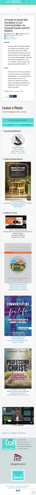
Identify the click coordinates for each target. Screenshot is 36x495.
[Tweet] (15, 96)
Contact (25, 488)
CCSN (18, 433)
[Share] (11, 96)
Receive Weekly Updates (18, 120)
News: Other (9, 37)
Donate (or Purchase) (15, 488)
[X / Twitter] (19, 491)
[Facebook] (17, 491)
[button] (18, 9)
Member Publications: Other (14, 35)
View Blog (10, 124)
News (18, 487)
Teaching (12, 487)
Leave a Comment (11, 38)
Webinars (24, 487)
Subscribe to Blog (26, 124)
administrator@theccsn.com (25, 442)
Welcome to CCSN (7, 433)
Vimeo (24, 433)
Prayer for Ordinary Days (16, 91)
